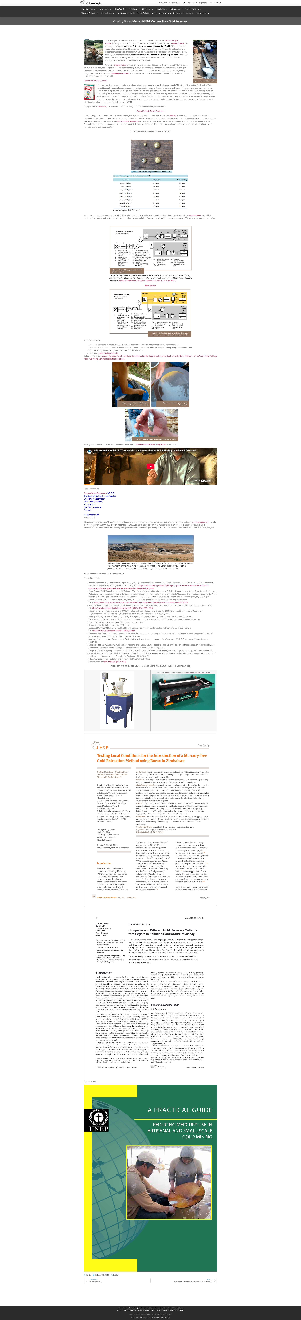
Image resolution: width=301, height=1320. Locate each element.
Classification (120, 9)
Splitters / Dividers (125, 13)
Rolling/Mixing (143, 13)
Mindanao (102, 107)
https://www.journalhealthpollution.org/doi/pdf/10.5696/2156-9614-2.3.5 (122, 608)
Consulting (201, 13)
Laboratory (175, 9)
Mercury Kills (150, 286)
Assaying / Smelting (161, 13)
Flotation (146, 9)
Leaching (160, 9)
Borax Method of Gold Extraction (150, 111)
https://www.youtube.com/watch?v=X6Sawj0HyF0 (114, 631)
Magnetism (178, 13)
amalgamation (178, 43)
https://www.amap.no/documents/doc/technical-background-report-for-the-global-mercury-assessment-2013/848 (141, 602)
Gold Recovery (88, 9)
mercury (173, 116)
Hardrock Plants (193, 9)
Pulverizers (106, 13)
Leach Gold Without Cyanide (95, 81)
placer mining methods (108, 353)
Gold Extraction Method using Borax (151, 444)
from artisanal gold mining (114, 662)
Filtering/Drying (88, 13)
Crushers (104, 9)
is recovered (120, 73)
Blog (188, 13)
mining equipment (200, 522)
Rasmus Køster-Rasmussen (95, 493)
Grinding (133, 9)
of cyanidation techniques (128, 121)
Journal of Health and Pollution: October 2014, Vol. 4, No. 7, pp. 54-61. (147, 281)
